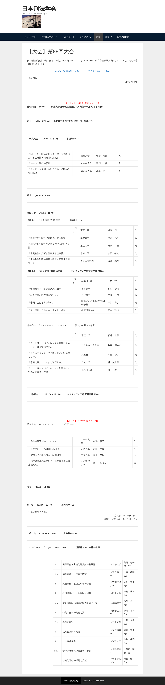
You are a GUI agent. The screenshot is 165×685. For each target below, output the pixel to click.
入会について (68, 37)
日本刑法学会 (39, 8)
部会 (107, 37)
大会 (98, 37)
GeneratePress (97, 681)
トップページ (30, 37)
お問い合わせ (123, 37)
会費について (85, 37)
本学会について (48, 37)
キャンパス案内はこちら (68, 71)
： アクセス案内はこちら (96, 71)
